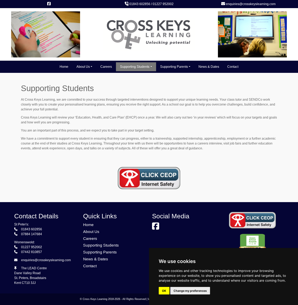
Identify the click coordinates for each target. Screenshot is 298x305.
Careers (106, 66)
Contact (232, 66)
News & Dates (208, 66)
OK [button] (164, 290)
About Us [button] (83, 66)
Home (64, 66)
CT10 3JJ (29, 283)
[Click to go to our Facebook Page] (49, 4)
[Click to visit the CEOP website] (149, 182)
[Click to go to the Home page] (149, 34)
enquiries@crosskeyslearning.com (250, 4)
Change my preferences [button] (190, 290)
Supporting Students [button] (134, 66)
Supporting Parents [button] (174, 66)
